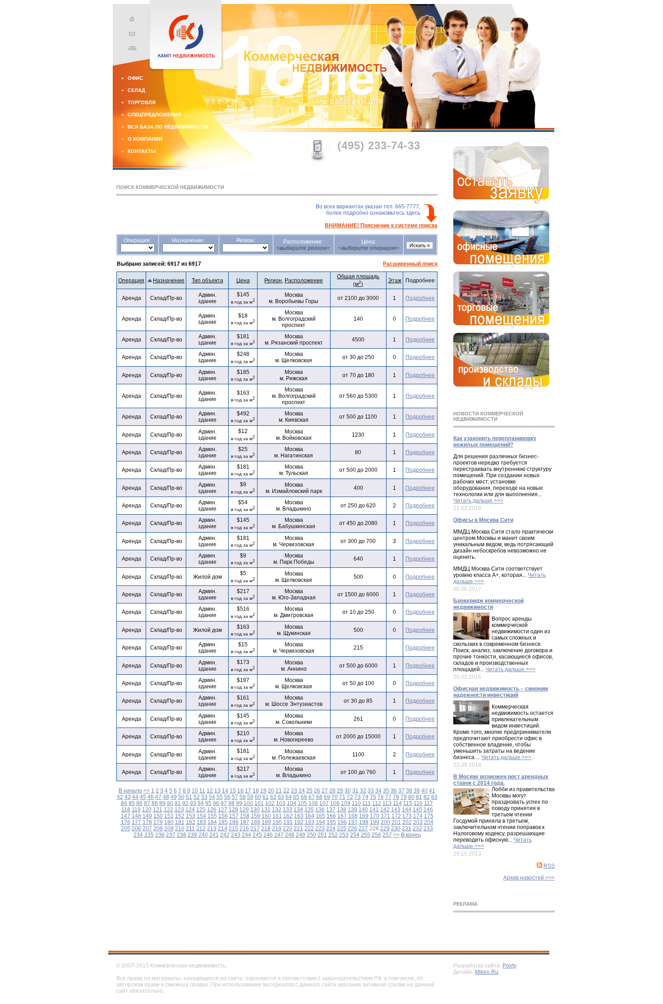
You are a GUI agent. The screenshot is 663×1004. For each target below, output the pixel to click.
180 (169, 822)
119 (136, 809)
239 (192, 835)
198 (363, 822)
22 (286, 791)
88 (155, 803)
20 (271, 791)
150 (158, 816)
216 (244, 828)
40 (424, 791)
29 (340, 791)
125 (201, 809)
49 (173, 797)
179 (158, 822)
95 (208, 803)
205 (125, 828)
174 (418, 816)
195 (331, 822)
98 (231, 803)
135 (309, 809)
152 (179, 816)
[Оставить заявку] (501, 201)
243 (235, 835)
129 (244, 809)
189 (266, 822)
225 (341, 828)
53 (204, 797)
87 (147, 803)
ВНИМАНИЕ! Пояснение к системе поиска (381, 225)
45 (143, 797)
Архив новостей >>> (529, 878)
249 (300, 835)
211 (190, 828)
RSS (549, 866)
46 (150, 797)
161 (277, 816)
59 (250, 797)
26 (317, 791)
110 (356, 803)
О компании (145, 139)
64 (288, 797)
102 (270, 803)
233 (428, 828)
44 (135, 797)
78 (396, 797)
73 (358, 797)
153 (190, 816)
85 (132, 803)
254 (354, 835)
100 (248, 803)
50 (181, 797)
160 (266, 816)
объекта (207, 280)
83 (434, 797)
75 (373, 797)
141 (374, 809)
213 (211, 828)
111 (366, 803)
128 (233, 809)
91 (178, 803)
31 (355, 791)
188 (255, 822)
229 (385, 828)
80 (411, 797)
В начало (130, 791)
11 (202, 791)
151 (169, 816)
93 (193, 803)
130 (255, 809)
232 (417, 828)
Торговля (142, 102)
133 (287, 809)
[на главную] (131, 20)
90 (170, 803)
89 (162, 803)
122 (168, 809)
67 (311, 797)
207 (147, 828)
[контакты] (131, 34)
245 (257, 835)
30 (348, 791)
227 (363, 828)
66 (304, 797)
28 (332, 791)
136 (320, 809)
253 (344, 835)
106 (313, 803)
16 (240, 791)
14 (225, 791)
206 (136, 828)
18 (256, 791)
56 (227, 797)
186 (234, 822)
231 (406, 828)
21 (279, 791)
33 (371, 791)
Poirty (509, 966)
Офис (135, 78)
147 (125, 816)
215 (233, 828)
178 (147, 822)
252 (333, 835)
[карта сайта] (131, 49)
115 (407, 803)
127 (222, 809)
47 (158, 797)
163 (299, 816)
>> (396, 835)
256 (376, 835)
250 (311, 835)
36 (394, 791)
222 (309, 828)
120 (147, 809)
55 (219, 797)
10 (195, 791)
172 (396, 816)
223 (320, 828)
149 (147, 816)
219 (276, 828)
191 (288, 822)
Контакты (142, 151)
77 (388, 797)
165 (320, 816)
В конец (411, 835)
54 (212, 797)
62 (273, 797)
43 (127, 797)
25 (309, 791)
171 (385, 816)
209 (169, 828)
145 (417, 809)
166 (331, 816)
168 (353, 816)
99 (239, 803)
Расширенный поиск (410, 264)
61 (265, 797)
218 (266, 828)
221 (298, 828)
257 (387, 835)
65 (296, 797)
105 (302, 803)
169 (363, 816)
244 (246, 835)
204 (428, 822)
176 (125, 822)
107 (324, 803)
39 (417, 791)
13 (217, 791)
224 (331, 828)
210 (179, 828)
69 (327, 797)
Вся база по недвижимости (168, 126)
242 (225, 835)
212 (201, 828)
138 (341, 809)
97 (224, 803)
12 (210, 791)
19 (263, 791)
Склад (136, 90)
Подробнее (420, 298)
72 (350, 797)
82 (427, 797)
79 (404, 797)
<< (146, 791)
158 (244, 816)
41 (432, 791)
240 (203, 835)
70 (335, 797)
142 (385, 809)
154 (201, 816)
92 (185, 803)
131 (266, 809)
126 (211, 809)
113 (386, 803)
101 (259, 803)
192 (299, 822)
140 (363, 809)
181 (179, 822)
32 (363, 791)
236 (160, 835)
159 (255, 816)
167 (342, 816)
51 (189, 797)
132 (276, 809)
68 (319, 797)
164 (309, 816)
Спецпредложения (154, 114)
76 (381, 797)
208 (158, 828)
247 (279, 835)
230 (396, 828)
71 (342, 797)
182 (190, 822)
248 (290, 835)
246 (268, 835)
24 (302, 791)
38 (409, 791)
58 (242, 797)
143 (396, 809)
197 (353, 822)
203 (418, 822)
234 (138, 835)
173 (407, 816)
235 (149, 835)
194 (320, 822)
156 (223, 816)
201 (396, 822)
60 (258, 797)
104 (291, 803)
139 (352, 809)
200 (385, 822)
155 (212, 816)
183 (201, 822)
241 (214, 835)
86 (139, 803)
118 (125, 809)
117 (428, 803)
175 (428, 816)
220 (287, 828)
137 (331, 809)
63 (281, 797)
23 (294, 791)
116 (418, 803)
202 (407, 822)
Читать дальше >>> (478, 500)
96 (216, 803)
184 (212, 822)
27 (325, 791)
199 (374, 822)
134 (298, 809)
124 (190, 809)
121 (157, 809)
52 (196, 797)
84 (124, 803)
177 (136, 822)
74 (365, 797)
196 (342, 822)
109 (345, 803)
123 (179, 809)
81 (419, 797)
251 (322, 835)
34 (378, 791)
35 (386, 791)
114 (397, 803)
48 (166, 797)
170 (374, 816)
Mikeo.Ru (486, 972)
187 (244, 822)
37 (401, 791)
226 (352, 828)
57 (235, 797)
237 (170, 835)
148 (136, 816)
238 (181, 835)
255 (365, 835)
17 (248, 791)
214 (222, 828)
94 (201, 803)
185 (223, 822)
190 (277, 822)
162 (288, 816)
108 (335, 803)
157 (234, 816)
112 (376, 803)
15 (233, 791)
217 (255, 828)
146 (428, 809)
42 (120, 797)
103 (280, 803)
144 (406, 809)
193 (309, 822)
